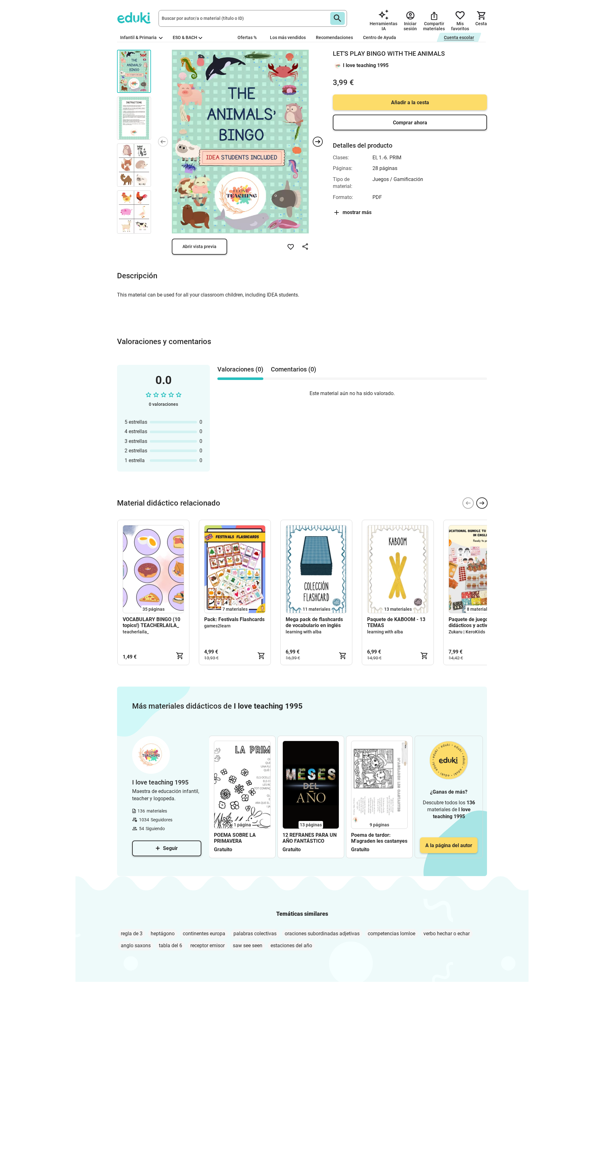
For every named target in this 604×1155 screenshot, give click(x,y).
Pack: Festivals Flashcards (234, 619)
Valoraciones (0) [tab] (240, 369)
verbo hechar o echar (446, 934)
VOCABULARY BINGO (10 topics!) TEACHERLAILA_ (151, 622)
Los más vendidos (288, 37)
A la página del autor (448, 845)
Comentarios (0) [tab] (293, 369)
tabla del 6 (170, 945)
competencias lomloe (391, 934)
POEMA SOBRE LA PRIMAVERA (235, 838)
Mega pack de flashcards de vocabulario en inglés (314, 622)
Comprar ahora (410, 123)
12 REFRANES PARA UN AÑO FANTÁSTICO (309, 838)
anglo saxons (136, 945)
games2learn (217, 625)
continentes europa (204, 934)
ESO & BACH (185, 37)
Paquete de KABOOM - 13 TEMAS (396, 622)
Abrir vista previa (199, 246)
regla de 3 (132, 934)
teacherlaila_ (136, 631)
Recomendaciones (334, 37)
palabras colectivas (255, 934)
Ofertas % (247, 37)
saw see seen (247, 945)
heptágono (163, 934)
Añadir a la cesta (410, 102)
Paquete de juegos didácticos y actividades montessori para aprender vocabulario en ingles (478, 622)
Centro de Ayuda (379, 37)
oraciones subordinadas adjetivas (322, 934)
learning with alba (304, 631)
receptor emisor (207, 945)
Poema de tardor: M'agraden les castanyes (379, 838)
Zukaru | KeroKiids (467, 631)
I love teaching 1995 (366, 65)
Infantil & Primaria (139, 37)
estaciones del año (291, 945)
